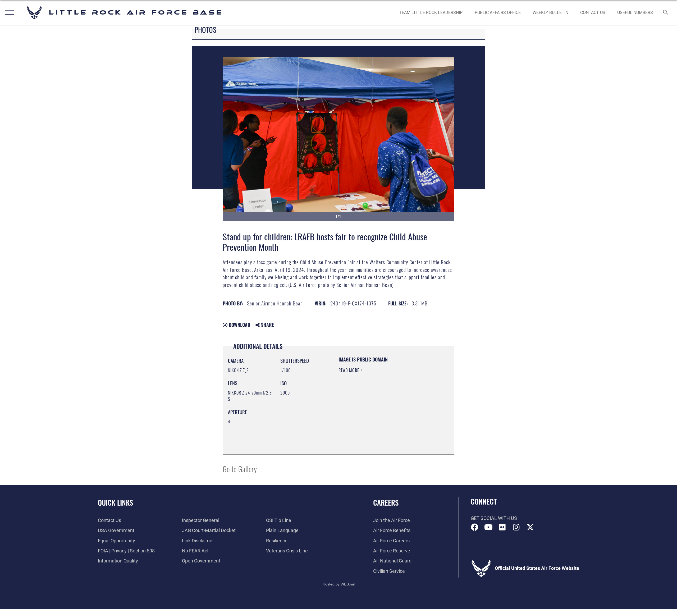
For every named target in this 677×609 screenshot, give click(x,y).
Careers (386, 502)
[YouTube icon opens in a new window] (488, 527)
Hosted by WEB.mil (339, 584)
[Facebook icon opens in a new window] (475, 527)
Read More (349, 370)
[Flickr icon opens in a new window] (502, 527)
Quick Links (115, 502)
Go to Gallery (240, 468)
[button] (8, 12)
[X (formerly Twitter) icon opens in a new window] (530, 527)
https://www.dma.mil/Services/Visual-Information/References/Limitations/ (370, 422)
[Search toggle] (665, 13)
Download (238, 324)
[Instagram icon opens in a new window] (516, 527)
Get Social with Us (494, 518)
